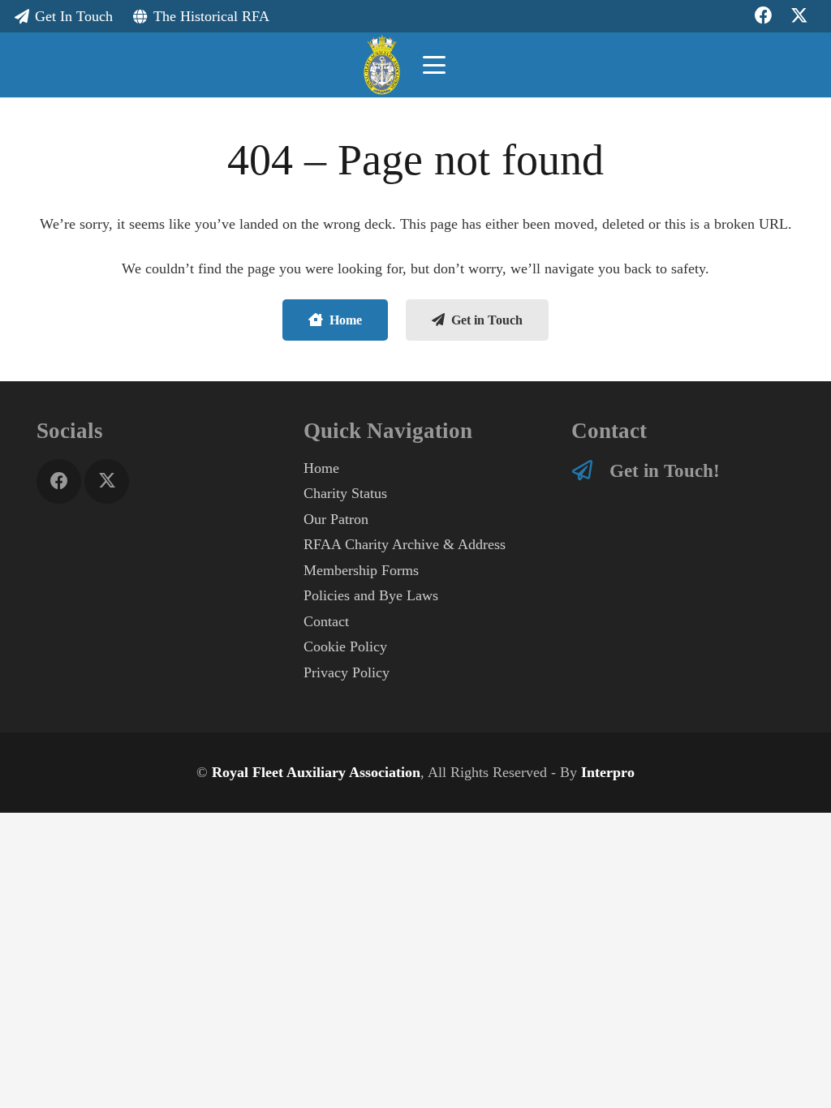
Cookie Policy (345, 646)
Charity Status (345, 493)
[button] (434, 65)
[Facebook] (59, 481)
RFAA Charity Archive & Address (405, 544)
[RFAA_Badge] (382, 65)
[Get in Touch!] (590, 470)
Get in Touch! (664, 470)
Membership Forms (361, 570)
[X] (106, 481)
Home (321, 468)
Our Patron (336, 519)
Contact (326, 621)
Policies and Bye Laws (371, 595)
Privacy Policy (347, 672)
